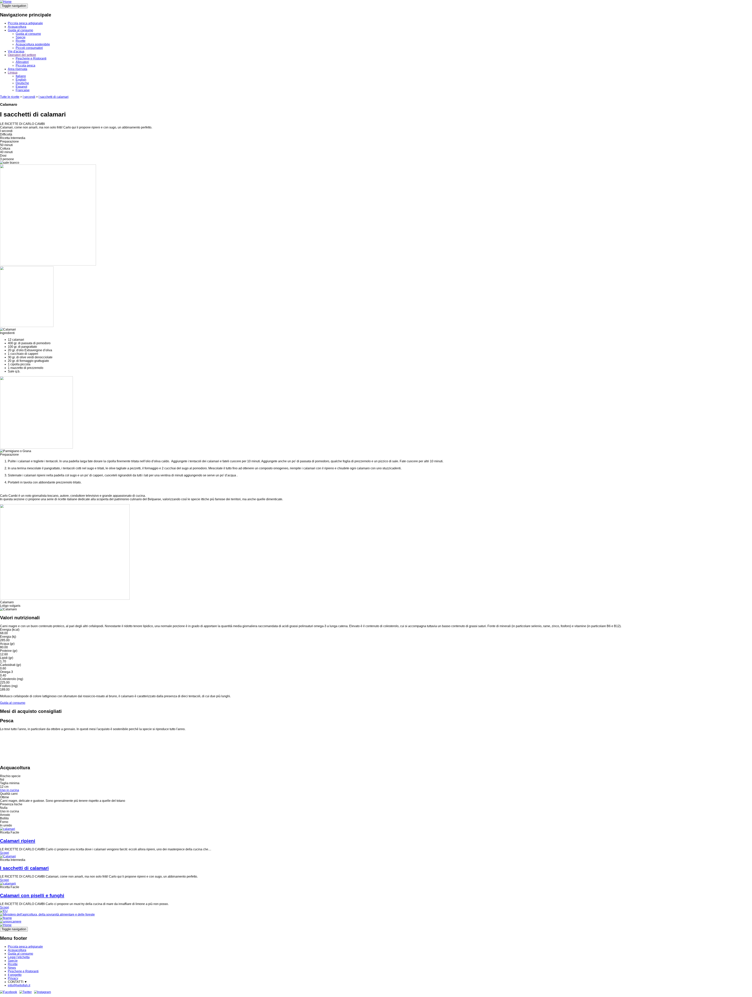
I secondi (29, 96)
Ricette (20, 40)
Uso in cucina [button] (9, 790)
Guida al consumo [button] (12, 702)
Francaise (23, 90)
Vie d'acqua (16, 51)
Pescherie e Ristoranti (31, 58)
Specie (20, 37)
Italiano (21, 76)
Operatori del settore (22, 55)
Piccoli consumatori (29, 48)
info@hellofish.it (19, 985)
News (12, 967)
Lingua (12, 72)
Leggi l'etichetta (19, 957)
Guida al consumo (20, 30)
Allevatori (22, 62)
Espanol (21, 86)
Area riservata (17, 69)
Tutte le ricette (9, 96)
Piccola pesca (25, 65)
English (21, 79)
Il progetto (15, 974)
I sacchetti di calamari (54, 96)
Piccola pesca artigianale (25, 23)
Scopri (4, 852)
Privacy (13, 978)
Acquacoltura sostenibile (33, 44)
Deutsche (22, 83)
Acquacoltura (17, 26)
